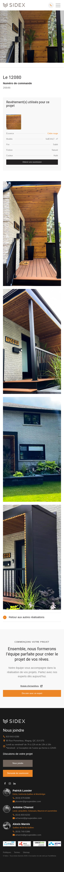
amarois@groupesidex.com (28, 835)
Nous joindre (18, 763)
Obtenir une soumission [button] (32, 162)
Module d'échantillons (29, 686)
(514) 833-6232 (22, 815)
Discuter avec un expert (32, 693)
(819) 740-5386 (22, 831)
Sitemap (26, 852)
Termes (17, 852)
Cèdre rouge (52, 133)
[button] (58, 5)
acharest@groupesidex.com (28, 818)
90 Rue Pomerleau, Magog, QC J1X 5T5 (25, 740)
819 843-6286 (12, 736)
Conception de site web (37, 856)
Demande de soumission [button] (17, 773)
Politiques (7, 852)
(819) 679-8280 (22, 798)
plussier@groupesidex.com (28, 801)
